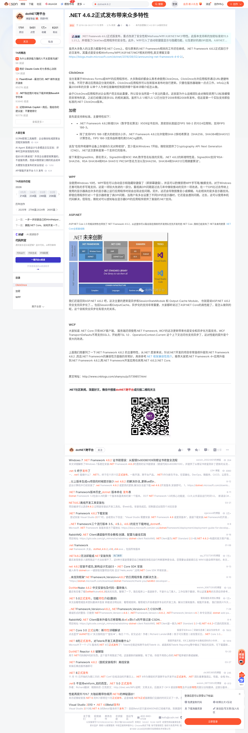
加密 (18, 291)
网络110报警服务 (107, 725)
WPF (18, 297)
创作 (235, 4)
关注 (100, 450)
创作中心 (219, 4)
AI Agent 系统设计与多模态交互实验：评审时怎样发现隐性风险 (37, 149)
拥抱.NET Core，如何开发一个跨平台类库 (42, 225)
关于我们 (86, 717)
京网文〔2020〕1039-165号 (148, 722)
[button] (17, 194)
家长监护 (94, 725)
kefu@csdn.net (170, 717)
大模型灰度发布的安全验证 (35, 165)
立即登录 (213, 721)
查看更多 (37, 121)
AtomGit (52, 4)
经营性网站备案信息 (171, 722)
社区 (39, 4)
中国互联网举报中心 (125, 725)
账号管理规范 (157, 725)
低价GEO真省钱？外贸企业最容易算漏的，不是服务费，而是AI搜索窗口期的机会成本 (38, 158)
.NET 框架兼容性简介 (159, 356)
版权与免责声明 (171, 725)
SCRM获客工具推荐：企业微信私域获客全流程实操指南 (38, 140)
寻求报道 (118, 717)
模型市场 (69, 4)
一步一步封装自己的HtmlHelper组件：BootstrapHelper (42, 219)
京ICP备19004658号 (124, 722)
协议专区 (129, 717)
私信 (50, 41)
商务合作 (108, 717)
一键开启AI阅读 (38, 260)
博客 (23, 4)
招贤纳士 (97, 717)
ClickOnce (21, 284)
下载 (31, 4)
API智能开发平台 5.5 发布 (34, 170)
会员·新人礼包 (191, 4)
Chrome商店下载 (142, 725)
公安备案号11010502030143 (100, 722)
